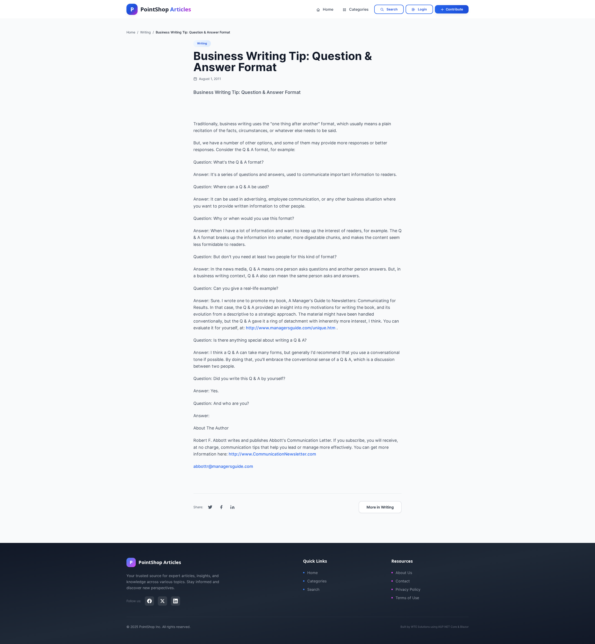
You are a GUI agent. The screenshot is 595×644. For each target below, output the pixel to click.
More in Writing (380, 507)
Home (327, 9)
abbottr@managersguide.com (223, 466)
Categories (358, 9)
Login (422, 9)
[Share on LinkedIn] (232, 507)
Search (392, 9)
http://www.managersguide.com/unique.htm (290, 327)
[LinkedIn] (175, 601)
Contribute (454, 9)
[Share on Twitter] (210, 507)
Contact (403, 581)
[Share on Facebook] (221, 507)
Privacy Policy (408, 589)
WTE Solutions (420, 626)
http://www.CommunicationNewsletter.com (272, 454)
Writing (202, 43)
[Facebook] (149, 601)
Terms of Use (407, 597)
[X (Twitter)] (162, 601)
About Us (404, 572)
